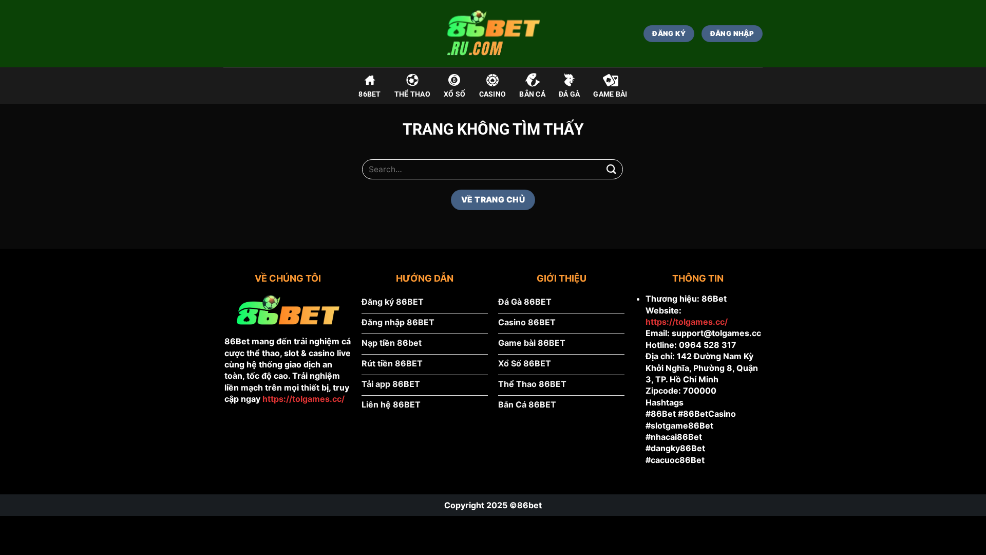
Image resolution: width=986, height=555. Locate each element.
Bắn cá (532, 94)
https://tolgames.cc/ (303, 399)
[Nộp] (611, 169)
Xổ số (454, 94)
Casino (492, 94)
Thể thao (412, 94)
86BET (369, 94)
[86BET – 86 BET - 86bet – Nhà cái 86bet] (493, 33)
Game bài (610, 94)
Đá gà (569, 94)
